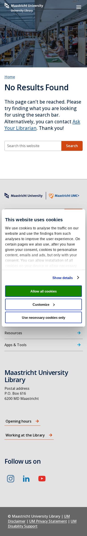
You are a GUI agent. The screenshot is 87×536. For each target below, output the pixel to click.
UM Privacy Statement (48, 521)
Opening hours (18, 421)
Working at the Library (25, 435)
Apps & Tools (15, 344)
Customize (41, 304)
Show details (62, 277)
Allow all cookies (43, 291)
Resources (13, 332)
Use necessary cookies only (43, 317)
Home (9, 76)
